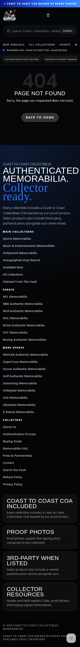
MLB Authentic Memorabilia (22, 311)
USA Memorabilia (15, 398)
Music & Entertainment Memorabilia (28, 246)
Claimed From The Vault (20, 282)
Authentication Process (19, 434)
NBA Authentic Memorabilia (22, 304)
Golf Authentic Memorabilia (22, 376)
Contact (8, 463)
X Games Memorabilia (18, 412)
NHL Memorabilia (15, 318)
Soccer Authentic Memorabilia (24, 369)
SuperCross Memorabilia (20, 362)
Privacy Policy (12, 484)
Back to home (40, 117)
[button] (48, 16)
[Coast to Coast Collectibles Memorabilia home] (22, 16)
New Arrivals (14, 44)
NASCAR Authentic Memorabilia (25, 354)
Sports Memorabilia (17, 239)
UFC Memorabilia (15, 332)
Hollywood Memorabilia (20, 253)
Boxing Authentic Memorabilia (24, 340)
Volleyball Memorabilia (19, 390)
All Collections (42, 44)
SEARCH (67, 31)
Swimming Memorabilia (20, 383)
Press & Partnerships (17, 455)
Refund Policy (12, 477)
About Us (9, 427)
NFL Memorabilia (15, 297)
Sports (65, 44)
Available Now (13, 267)
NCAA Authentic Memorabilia (24, 325)
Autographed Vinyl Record (22, 59)
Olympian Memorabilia (19, 405)
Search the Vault (14, 470)
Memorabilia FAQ (15, 448)
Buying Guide (12, 441)
